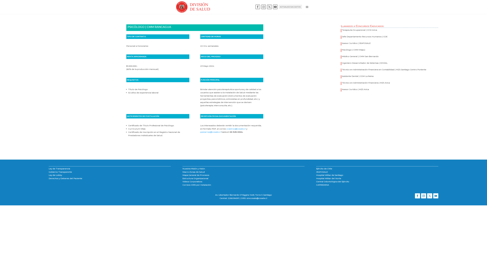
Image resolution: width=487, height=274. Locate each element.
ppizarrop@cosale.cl (210, 132)
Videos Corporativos (192, 181)
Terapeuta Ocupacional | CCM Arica (359, 30)
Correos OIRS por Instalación (196, 185)
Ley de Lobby (55, 175)
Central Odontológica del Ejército (332, 181)
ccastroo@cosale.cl (236, 129)
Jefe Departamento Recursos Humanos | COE (364, 36)
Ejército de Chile (324, 168)
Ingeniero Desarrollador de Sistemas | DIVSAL (365, 63)
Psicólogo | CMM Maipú (353, 50)
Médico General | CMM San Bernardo (360, 56)
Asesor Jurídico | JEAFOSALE (356, 43)
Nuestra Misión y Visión (193, 168)
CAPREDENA (322, 185)
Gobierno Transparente (60, 172)
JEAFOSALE (322, 172)
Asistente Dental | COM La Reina (357, 76)
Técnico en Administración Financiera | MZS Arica (366, 83)
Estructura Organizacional (195, 178)
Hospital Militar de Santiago (329, 175)
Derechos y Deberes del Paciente (65, 178)
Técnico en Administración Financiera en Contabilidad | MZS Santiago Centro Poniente (384, 69)
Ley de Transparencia (59, 168)
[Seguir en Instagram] (423, 195)
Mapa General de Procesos (195, 175)
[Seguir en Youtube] (435, 195)
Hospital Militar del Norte (328, 178)
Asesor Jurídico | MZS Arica (355, 89)
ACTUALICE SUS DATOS (290, 7)
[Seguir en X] (429, 195)
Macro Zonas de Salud (193, 172)
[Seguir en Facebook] (417, 195)
